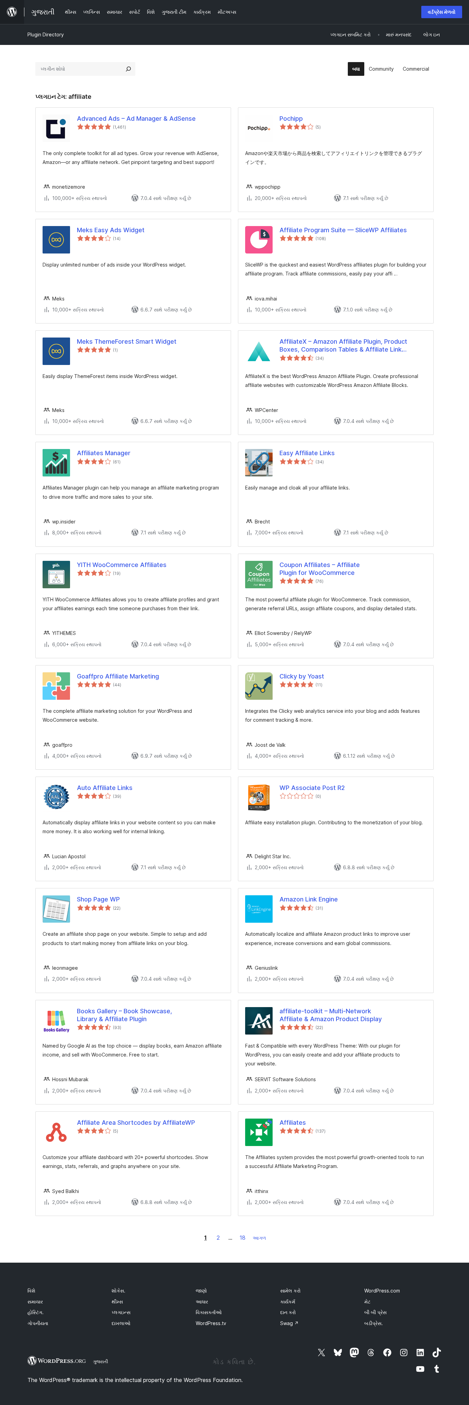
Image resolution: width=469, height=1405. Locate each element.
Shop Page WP (98, 899)
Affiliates (292, 1122)
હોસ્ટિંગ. (35, 1312)
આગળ (259, 1238)
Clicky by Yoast (301, 676)
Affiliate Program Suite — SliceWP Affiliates (343, 230)
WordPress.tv (211, 1323)
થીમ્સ (117, 1301)
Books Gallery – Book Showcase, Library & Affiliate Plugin (124, 1015)
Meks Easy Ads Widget (111, 230)
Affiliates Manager (103, 453)
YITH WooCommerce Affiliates (122, 564)
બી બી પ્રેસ (375, 1312)
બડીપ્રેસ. (373, 1323)
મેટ (367, 1301)
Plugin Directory (45, 34)
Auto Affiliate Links (105, 787)
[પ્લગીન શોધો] (128, 69)
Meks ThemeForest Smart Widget (126, 341)
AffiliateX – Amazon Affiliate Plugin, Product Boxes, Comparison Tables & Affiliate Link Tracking (343, 346)
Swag (289, 1323)
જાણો (201, 1291)
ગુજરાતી (100, 1361)
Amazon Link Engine (308, 899)
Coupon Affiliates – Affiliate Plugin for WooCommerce (319, 568)
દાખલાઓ (121, 1323)
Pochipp (291, 118)
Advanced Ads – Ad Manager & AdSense (136, 118)
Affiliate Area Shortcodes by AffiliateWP (136, 1122)
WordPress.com (382, 1291)
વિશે (31, 1291)
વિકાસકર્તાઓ (209, 1312)
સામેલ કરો (290, 1291)
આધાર (202, 1301)
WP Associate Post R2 (312, 787)
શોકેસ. (118, 1291)
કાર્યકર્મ (287, 1301)
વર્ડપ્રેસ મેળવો (442, 12)
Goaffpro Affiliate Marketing (118, 676)
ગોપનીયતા (37, 1323)
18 (242, 1237)
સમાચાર (35, 1301)
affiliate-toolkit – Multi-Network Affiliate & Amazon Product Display (330, 1015)
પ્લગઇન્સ (121, 1312)
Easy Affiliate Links (307, 453)
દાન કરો (288, 1312)
